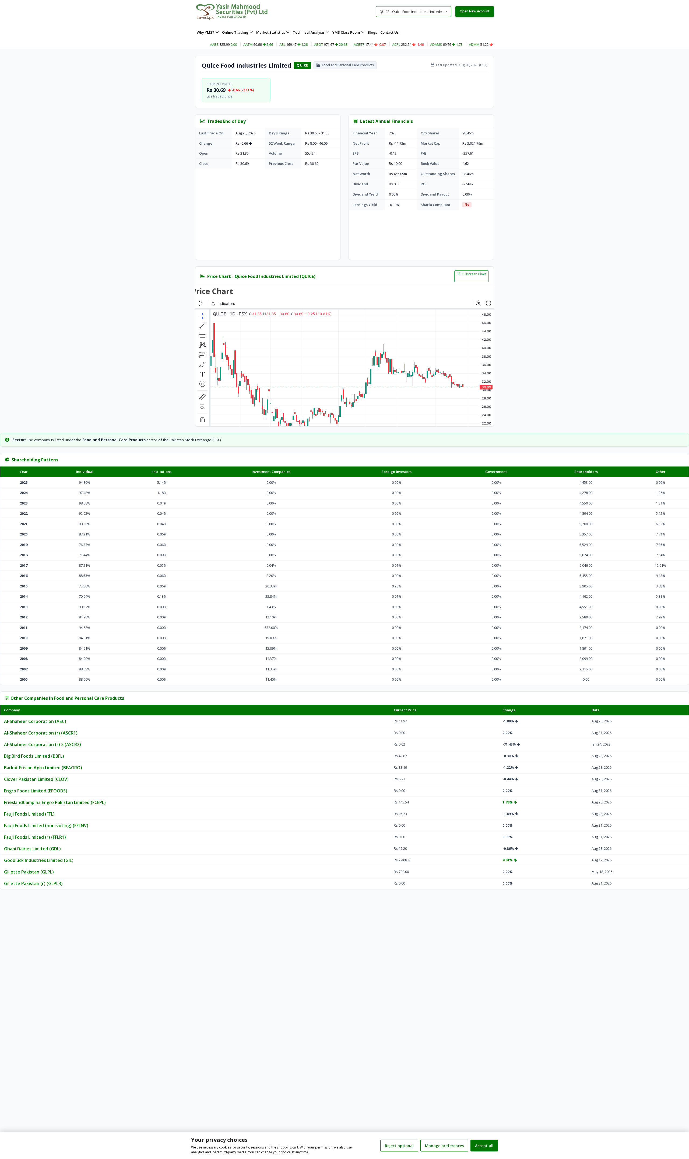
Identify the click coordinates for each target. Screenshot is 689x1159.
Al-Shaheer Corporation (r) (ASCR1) (41, 733)
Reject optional (399, 1145)
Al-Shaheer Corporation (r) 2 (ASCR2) (42, 744)
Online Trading (235, 32)
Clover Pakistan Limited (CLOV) (36, 779)
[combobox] (413, 11)
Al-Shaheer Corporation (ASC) (35, 721)
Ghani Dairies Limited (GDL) (32, 849)
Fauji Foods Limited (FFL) (29, 814)
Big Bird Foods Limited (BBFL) (34, 756)
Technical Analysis (309, 32)
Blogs (372, 32)
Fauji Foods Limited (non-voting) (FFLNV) (46, 826)
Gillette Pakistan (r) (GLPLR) (33, 883)
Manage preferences (444, 1145)
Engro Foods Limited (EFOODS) (35, 791)
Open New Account (475, 11)
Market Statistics (270, 32)
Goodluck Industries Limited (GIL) (38, 860)
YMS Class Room (346, 32)
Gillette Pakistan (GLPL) (29, 872)
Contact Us (389, 32)
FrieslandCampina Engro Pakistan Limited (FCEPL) (55, 802)
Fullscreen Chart (473, 274)
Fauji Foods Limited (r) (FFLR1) (35, 837)
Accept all (484, 1145)
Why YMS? (205, 32)
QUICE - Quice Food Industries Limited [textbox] (410, 11)
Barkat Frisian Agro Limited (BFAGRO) (43, 768)
